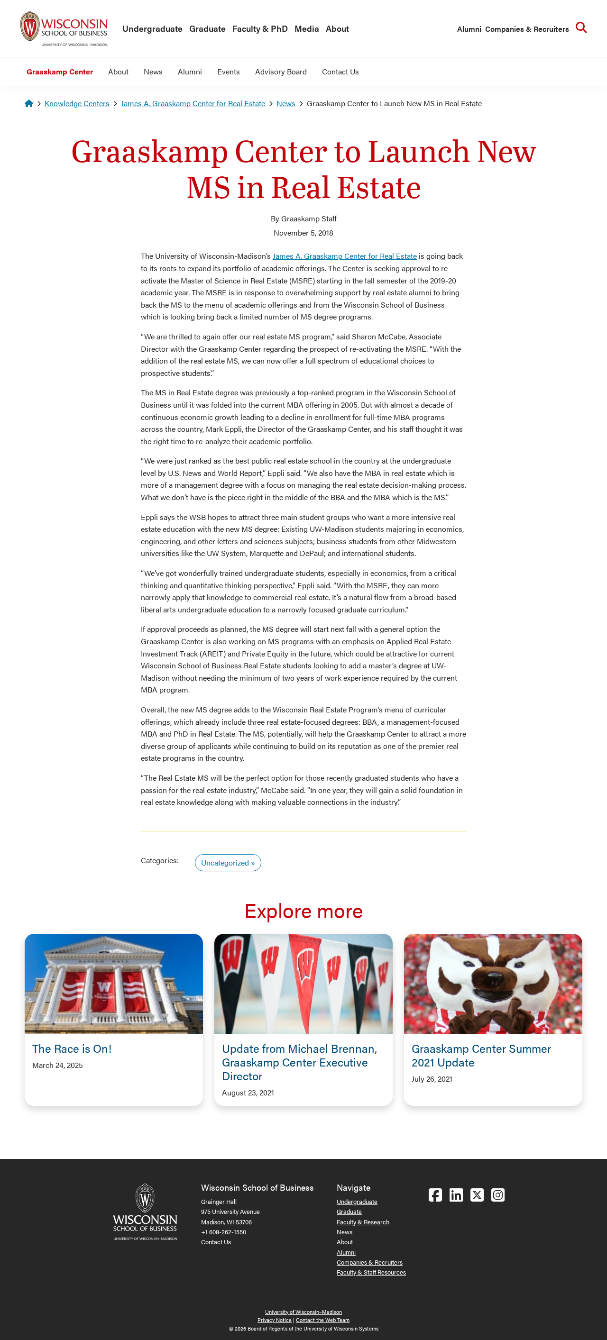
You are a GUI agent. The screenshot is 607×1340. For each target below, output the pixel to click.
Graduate (207, 28)
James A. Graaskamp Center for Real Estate (193, 103)
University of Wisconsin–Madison (303, 1311)
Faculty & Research (363, 1221)
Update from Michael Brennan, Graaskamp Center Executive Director (299, 1062)
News (153, 71)
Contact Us (340, 71)
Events (228, 71)
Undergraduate (152, 28)
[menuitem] (150, 29)
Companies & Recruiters (527, 28)
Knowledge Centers (77, 103)
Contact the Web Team (322, 1319)
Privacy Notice (275, 1319)
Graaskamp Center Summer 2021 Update (481, 1055)
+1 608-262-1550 (223, 1231)
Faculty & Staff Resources (371, 1271)
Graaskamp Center (60, 71)
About (337, 28)
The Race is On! (71, 1048)
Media (306, 28)
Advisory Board (281, 71)
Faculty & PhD (260, 28)
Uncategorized (225, 862)
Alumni (469, 28)
